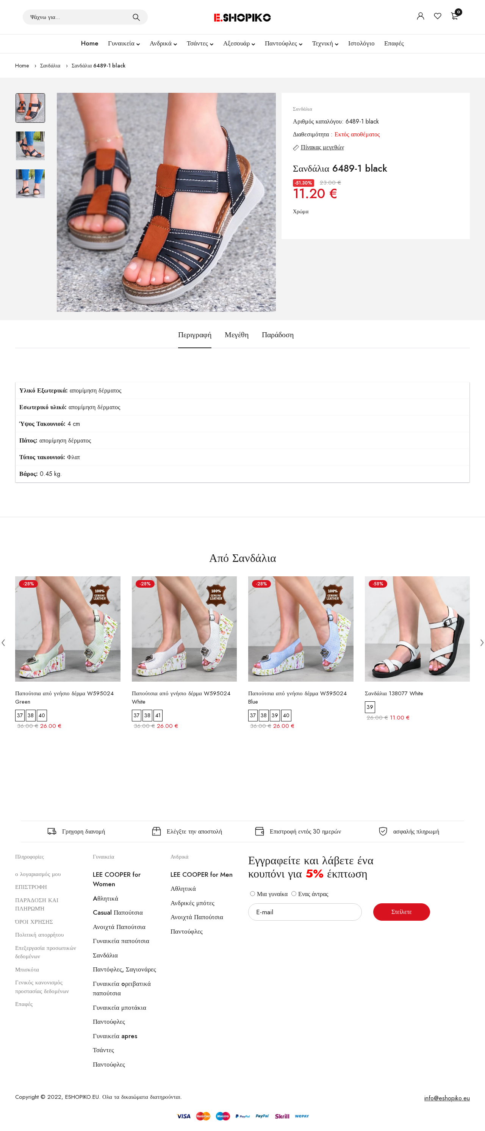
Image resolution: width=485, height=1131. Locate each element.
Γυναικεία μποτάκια (119, 1007)
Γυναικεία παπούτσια (121, 940)
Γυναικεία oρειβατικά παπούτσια (122, 988)
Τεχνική (322, 43)
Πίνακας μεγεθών (322, 147)
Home (90, 43)
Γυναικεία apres (115, 1035)
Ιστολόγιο (361, 43)
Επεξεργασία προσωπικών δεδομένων (45, 952)
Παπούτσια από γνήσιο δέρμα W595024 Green (64, 697)
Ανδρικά (161, 43)
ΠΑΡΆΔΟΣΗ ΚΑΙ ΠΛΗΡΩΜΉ (36, 904)
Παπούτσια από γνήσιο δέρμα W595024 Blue (297, 697)
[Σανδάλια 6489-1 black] (166, 202)
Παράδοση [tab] (278, 334)
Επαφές (394, 43)
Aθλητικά (105, 898)
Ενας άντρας (312, 894)
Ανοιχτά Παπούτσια (119, 926)
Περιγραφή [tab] (194, 334)
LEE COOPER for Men (202, 874)
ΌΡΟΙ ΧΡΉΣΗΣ (34, 922)
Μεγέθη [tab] (237, 334)
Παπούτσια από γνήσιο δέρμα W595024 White (181, 697)
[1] (136, 17)
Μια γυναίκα (271, 894)
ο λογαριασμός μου (38, 874)
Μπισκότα (27, 969)
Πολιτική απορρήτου (39, 935)
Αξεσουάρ (236, 43)
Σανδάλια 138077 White (394, 693)
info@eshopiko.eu (447, 1098)
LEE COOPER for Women (117, 879)
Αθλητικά (183, 888)
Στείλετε (401, 911)
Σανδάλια (50, 65)
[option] (30, 112)
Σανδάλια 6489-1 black (98, 65)
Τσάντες (197, 43)
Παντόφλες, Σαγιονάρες (124, 969)
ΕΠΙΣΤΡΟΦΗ (31, 887)
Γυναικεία (121, 43)
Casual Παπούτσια (118, 912)
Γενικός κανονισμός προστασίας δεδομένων (42, 986)
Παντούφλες (281, 43)
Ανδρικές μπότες (192, 902)
